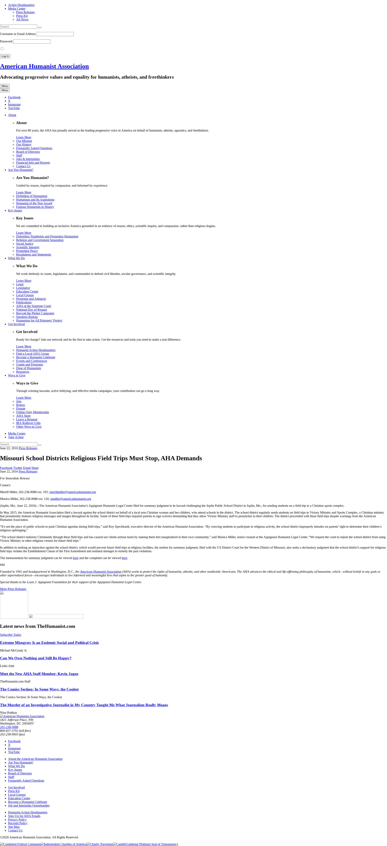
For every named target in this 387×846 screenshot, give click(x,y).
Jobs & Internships (28, 159)
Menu (5, 85)
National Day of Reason (31, 309)
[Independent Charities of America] (64, 844)
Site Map (14, 827)
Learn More (23, 137)
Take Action (16, 437)
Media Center (16, 8)
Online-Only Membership (32, 412)
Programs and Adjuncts (31, 298)
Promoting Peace (27, 251)
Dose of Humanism (28, 368)
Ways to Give (16, 375)
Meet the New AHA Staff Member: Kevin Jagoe (39, 674)
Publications (24, 302)
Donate (20, 408)
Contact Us (23, 166)
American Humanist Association (44, 66)
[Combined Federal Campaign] (20, 844)
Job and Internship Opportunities (29, 805)
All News (22, 19)
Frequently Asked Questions (34, 148)
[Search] (39, 27)
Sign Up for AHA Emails (24, 816)
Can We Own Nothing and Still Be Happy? (36, 658)
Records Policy (17, 823)
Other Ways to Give (29, 426)
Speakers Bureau (27, 317)
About (12, 115)
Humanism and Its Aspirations (35, 199)
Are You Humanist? (20, 170)
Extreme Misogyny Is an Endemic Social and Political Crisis (49, 642)
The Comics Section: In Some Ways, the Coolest (39, 689)
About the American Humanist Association (35, 759)
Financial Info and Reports (33, 162)
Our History (23, 144)
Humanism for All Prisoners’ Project (39, 320)
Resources (22, 371)
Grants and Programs (29, 364)
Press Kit (22, 15)
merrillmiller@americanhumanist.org (72, 492)
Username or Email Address (18, 34)
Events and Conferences (31, 361)
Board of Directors (28, 151)
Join (18, 401)
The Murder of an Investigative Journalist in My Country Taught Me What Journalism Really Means (84, 705)
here (75, 558)
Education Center (27, 291)
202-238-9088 (9, 727)
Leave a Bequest (26, 419)
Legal (19, 284)
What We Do (16, 258)
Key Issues (15, 210)
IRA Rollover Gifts (28, 423)
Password (6, 41)
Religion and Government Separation (39, 240)
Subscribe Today (10, 634)
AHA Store (23, 415)
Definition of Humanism (31, 196)
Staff (19, 155)
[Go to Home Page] (22, 716)
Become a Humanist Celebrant (35, 357)
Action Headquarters (21, 5)
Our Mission (24, 141)
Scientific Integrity (28, 247)
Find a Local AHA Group (32, 353)
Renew (20, 405)
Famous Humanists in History (35, 207)
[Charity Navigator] (100, 844)
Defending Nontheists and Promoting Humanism (47, 236)
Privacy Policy (17, 819)
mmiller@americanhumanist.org (70, 499)
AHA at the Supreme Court (33, 306)
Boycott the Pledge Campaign (35, 313)
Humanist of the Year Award (34, 203)
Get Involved (16, 324)
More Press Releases (13, 589)
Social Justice (24, 243)
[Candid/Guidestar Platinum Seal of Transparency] (145, 844)
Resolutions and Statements (33, 254)
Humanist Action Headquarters (35, 350)
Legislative (23, 288)
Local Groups (25, 295)
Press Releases (25, 12)
